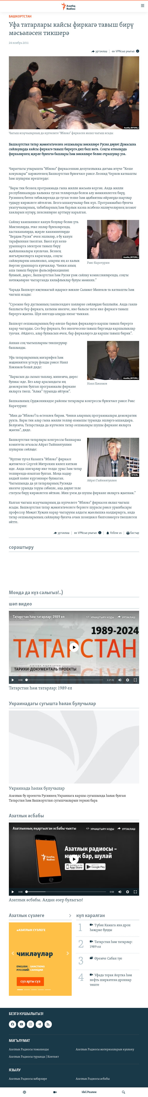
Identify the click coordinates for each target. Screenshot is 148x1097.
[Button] (99, 51)
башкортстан (20, 16)
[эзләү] (123, 1092)
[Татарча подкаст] (24, 1092)
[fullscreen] (135, 680)
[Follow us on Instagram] (30, 1024)
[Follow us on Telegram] (39, 1024)
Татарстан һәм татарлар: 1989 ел (39, 617)
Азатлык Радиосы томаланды (29, 1049)
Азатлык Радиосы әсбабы (93, 1078)
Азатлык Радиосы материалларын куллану (105, 1049)
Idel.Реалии (89, 1092)
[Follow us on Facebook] (12, 1024)
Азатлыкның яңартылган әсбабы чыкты (44, 829)
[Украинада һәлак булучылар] (74, 747)
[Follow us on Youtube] (21, 1024)
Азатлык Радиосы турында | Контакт (34, 1056)
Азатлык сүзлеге (26, 915)
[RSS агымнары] (48, 1024)
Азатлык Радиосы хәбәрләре (28, 1078)
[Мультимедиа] (55, 1092)
